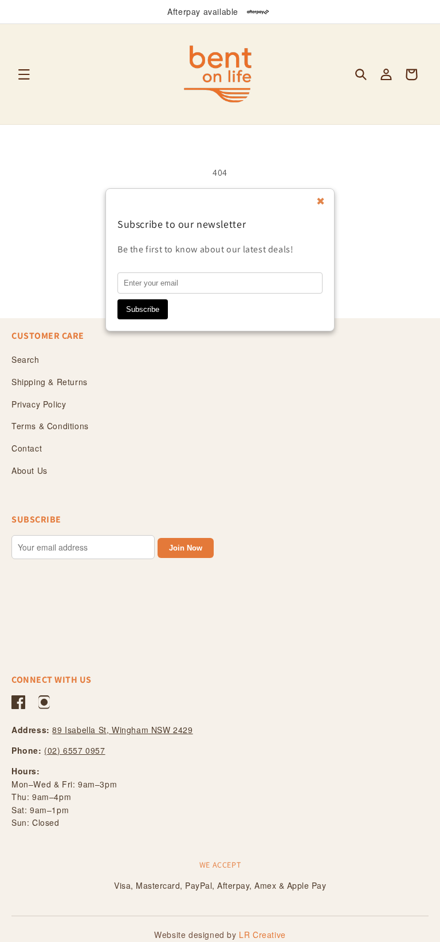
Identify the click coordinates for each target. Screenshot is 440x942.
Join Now (185, 548)
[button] (24, 74)
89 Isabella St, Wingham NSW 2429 (122, 729)
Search (25, 359)
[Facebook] (18, 702)
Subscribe (142, 309)
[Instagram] (44, 702)
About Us (29, 470)
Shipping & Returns (49, 381)
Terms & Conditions (50, 426)
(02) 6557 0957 (74, 750)
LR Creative (262, 934)
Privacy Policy (38, 404)
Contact (26, 448)
